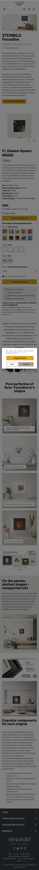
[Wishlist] (29, 9)
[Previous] (28, 141)
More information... (23, 353)
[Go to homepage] (19, 3)
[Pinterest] (21, 849)
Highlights (7, 830)
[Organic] (21, 249)
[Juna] (11, 231)
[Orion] (5, 231)
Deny (12, 364)
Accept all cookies (20, 358)
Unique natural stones (13, 818)
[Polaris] (30, 238)
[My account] (34, 9)
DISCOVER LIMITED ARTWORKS (14, 101)
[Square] (10, 249)
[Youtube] (18, 849)
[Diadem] (11, 238)
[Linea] (17, 238)
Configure (26, 364)
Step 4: (14, 267)
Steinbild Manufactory (13, 824)
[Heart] (16, 249)
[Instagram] (25, 849)
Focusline (7, 161)
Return (19, 861)
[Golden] (17, 231)
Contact (16, 854)
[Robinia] (5, 238)
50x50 (4, 260)
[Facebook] (14, 849)
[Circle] (4, 249)
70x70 (10, 260)
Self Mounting (24, 854)
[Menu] (4, 9)
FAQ (19, 858)
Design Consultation (9, 858)
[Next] (34, 141)
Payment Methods (28, 858)
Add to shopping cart (20, 218)
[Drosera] (23, 231)
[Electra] (30, 231)
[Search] (24, 9)
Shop (9, 854)
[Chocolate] (23, 238)
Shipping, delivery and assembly (18, 856)
